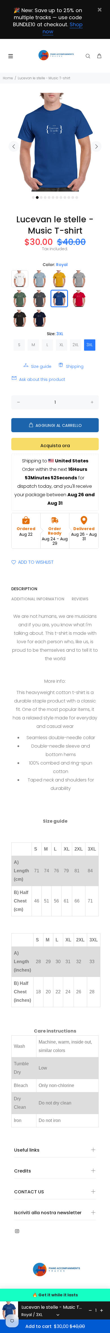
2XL (75, 345)
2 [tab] (37, 197)
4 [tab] (45, 197)
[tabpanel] (55, 142)
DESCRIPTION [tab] (24, 589)
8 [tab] (61, 197)
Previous (13, 146)
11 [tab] (72, 197)
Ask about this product (42, 379)
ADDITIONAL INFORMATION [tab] (37, 599)
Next (96, 146)
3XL (90, 345)
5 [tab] (49, 197)
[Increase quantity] (101, 1310)
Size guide (41, 366)
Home (8, 78)
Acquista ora (55, 445)
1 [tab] (33, 197)
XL (61, 345)
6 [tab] (53, 197)
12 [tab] (76, 197)
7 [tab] (57, 197)
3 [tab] (41, 197)
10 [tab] (68, 197)
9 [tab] (64, 197)
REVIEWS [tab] (80, 599)
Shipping (74, 366)
